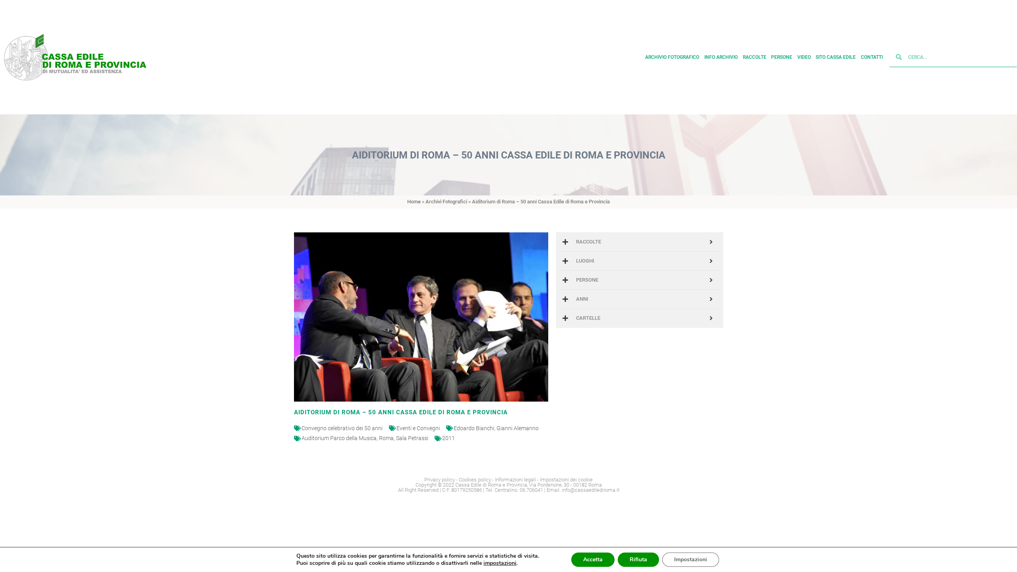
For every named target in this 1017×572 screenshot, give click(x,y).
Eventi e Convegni (418, 428)
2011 (448, 438)
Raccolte (754, 57)
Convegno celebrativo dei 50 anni (342, 428)
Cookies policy (475, 480)
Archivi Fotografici (446, 202)
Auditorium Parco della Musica (339, 438)
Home (414, 202)
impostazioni (499, 563)
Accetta (593, 559)
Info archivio (721, 57)
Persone (781, 57)
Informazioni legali (515, 480)
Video (804, 57)
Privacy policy (439, 480)
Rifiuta (638, 559)
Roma (386, 438)
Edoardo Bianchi (474, 428)
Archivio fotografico (672, 57)
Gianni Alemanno (518, 428)
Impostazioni (690, 559)
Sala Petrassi (412, 438)
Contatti (872, 57)
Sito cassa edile (836, 57)
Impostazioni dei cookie (566, 480)
